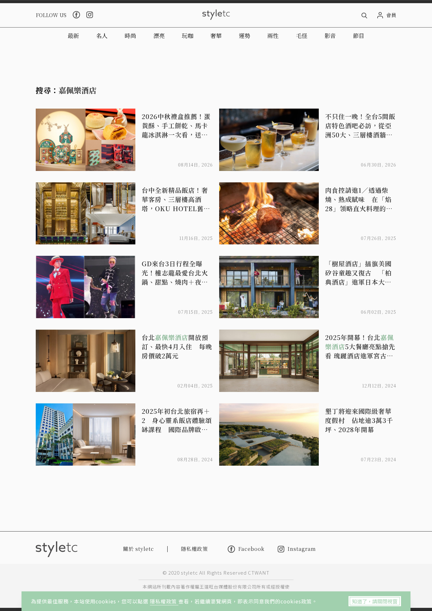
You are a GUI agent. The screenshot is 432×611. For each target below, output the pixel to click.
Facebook (251, 548)
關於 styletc (138, 548)
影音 (330, 35)
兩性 (273, 35)
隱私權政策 (164, 601)
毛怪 (301, 35)
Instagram (301, 549)
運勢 (244, 35)
